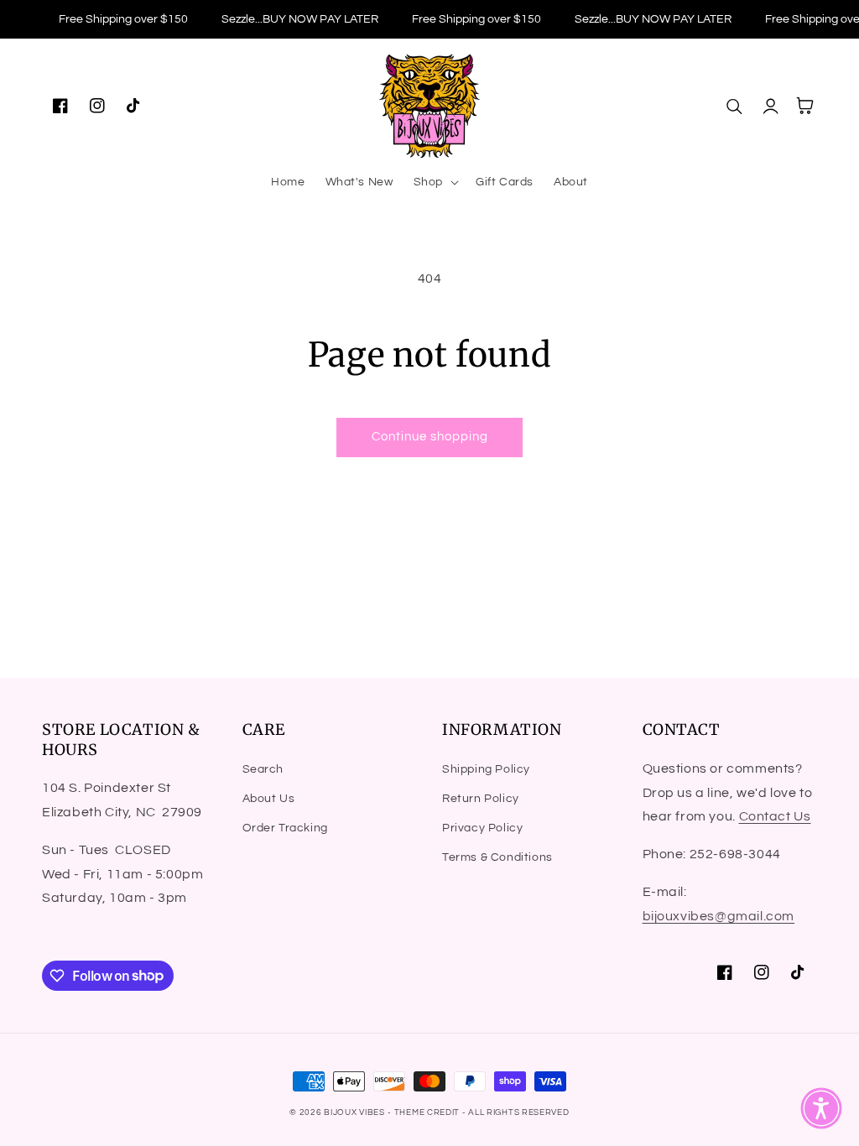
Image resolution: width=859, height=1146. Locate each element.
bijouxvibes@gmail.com (719, 916)
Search (263, 769)
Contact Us (775, 816)
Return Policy (480, 799)
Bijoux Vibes (354, 1112)
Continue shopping (430, 436)
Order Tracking (285, 828)
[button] (434, 182)
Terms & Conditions (497, 857)
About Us (268, 799)
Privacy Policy (482, 828)
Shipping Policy (486, 769)
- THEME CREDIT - (428, 1112)
